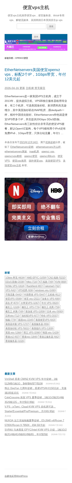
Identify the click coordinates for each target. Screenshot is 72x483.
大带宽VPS (30, 303)
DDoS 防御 (14, 282)
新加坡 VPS (35, 311)
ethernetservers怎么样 (48, 146)
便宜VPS (13, 298)
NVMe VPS (15, 286)
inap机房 (34, 151)
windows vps (45, 290)
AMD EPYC (36, 277)
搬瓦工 (12, 307)
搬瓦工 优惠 (51, 307)
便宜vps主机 (36, 7)
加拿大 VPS (51, 298)
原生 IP (12, 303)
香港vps (30, 336)
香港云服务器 (49, 336)
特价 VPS (49, 315)
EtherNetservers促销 (21, 146)
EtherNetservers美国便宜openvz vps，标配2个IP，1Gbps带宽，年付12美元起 (35, 74)
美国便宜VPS (52, 160)
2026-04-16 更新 (15, 88)
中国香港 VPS (35, 294)
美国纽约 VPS (42, 328)
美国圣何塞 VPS (17, 324)
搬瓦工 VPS (31, 307)
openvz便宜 (30, 156)
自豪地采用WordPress (16, 476)
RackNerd (34, 286)
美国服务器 (40, 324)
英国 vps (13, 332)
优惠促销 (50, 142)
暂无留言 (40, 88)
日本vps (12, 315)
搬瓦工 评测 (14, 311)
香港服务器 (14, 341)
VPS (10, 290)
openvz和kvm (47, 156)
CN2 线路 (57, 277)
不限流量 (13, 294)
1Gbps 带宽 (15, 277)
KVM (60, 282)
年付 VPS (50, 303)
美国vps (26, 320)
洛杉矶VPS (30, 315)
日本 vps (55, 311)
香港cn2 (12, 336)
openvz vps (47, 151)
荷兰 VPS (32, 332)
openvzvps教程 (13, 156)
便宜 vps (32, 298)
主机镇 (54, 294)
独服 (10, 320)
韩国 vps (51, 332)
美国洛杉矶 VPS (17, 328)
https (31, 282)
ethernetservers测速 (16, 151)
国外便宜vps (36, 160)
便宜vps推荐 (19, 160)
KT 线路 (46, 282)
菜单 (36, 37)
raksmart (52, 286)
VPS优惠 (25, 290)
